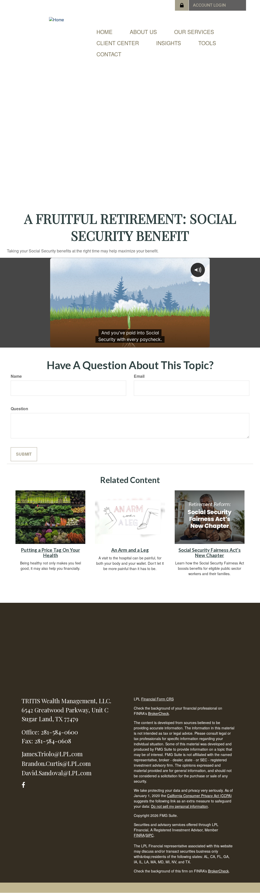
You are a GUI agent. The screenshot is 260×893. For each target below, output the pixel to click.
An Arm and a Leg (130, 550)
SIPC (149, 835)
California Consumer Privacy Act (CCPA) (199, 795)
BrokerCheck (158, 713)
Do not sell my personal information (179, 806)
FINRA (139, 835)
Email (139, 376)
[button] (143, 31)
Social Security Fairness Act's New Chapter (209, 552)
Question (19, 408)
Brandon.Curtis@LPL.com (56, 763)
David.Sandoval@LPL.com (56, 773)
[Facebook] (25, 784)
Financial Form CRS (157, 698)
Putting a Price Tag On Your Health (50, 552)
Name (16, 376)
